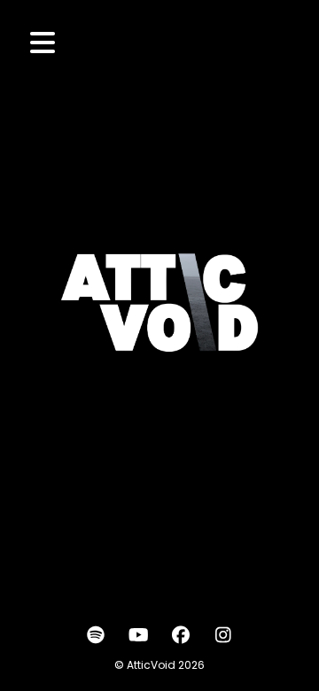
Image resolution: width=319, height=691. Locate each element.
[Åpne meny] (42, 42)
